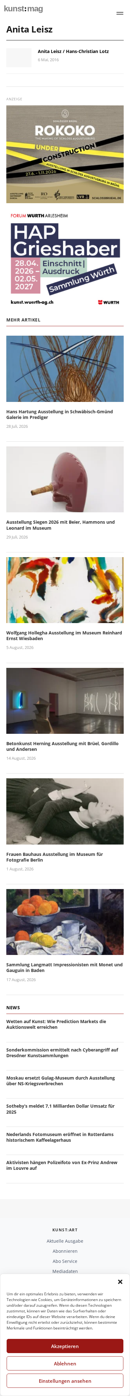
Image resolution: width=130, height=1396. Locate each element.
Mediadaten (65, 1271)
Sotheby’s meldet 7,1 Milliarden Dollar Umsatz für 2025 (60, 1109)
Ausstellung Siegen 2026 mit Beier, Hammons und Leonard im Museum (60, 525)
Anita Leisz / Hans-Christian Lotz (73, 51)
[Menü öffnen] (120, 13)
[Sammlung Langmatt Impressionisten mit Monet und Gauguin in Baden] (65, 951)
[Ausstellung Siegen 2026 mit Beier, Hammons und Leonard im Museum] (65, 509)
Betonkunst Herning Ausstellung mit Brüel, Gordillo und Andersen (62, 746)
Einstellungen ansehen (65, 1381)
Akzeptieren (65, 1346)
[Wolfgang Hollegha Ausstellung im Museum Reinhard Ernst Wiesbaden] (65, 619)
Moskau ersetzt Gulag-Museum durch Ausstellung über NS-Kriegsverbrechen (60, 1081)
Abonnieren (65, 1251)
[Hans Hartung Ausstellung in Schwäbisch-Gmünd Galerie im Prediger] (65, 398)
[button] (120, 1282)
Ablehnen (65, 1363)
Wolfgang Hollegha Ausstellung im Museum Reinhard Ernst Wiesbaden (64, 635)
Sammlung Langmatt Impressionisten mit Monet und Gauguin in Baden (64, 967)
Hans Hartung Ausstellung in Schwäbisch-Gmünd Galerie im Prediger (59, 414)
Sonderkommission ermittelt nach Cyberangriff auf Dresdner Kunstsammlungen (62, 1052)
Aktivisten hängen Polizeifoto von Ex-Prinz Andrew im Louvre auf (61, 1165)
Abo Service (65, 1261)
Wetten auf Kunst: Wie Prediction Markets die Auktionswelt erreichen (56, 1024)
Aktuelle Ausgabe (65, 1241)
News (13, 1007)
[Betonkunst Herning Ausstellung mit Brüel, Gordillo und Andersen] (65, 730)
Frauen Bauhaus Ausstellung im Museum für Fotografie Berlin (54, 857)
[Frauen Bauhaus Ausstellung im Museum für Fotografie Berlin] (65, 841)
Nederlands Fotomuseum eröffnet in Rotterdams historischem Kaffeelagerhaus (60, 1137)
